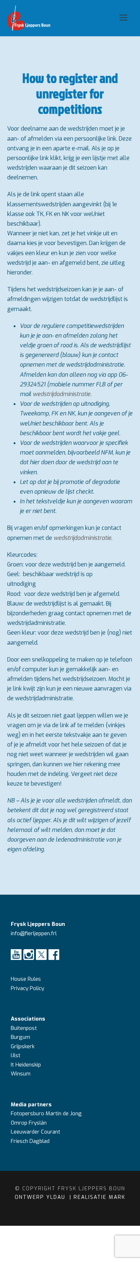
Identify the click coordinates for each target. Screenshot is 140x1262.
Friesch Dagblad (31, 1141)
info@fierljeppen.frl (34, 933)
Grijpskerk (22, 1046)
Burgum (20, 1037)
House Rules (26, 979)
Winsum (21, 1073)
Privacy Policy (27, 988)
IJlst (15, 1055)
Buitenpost (24, 1028)
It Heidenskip (26, 1064)
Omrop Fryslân (29, 1122)
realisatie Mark (99, 1197)
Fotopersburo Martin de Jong (46, 1113)
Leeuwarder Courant (36, 1131)
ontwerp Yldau (41, 1197)
